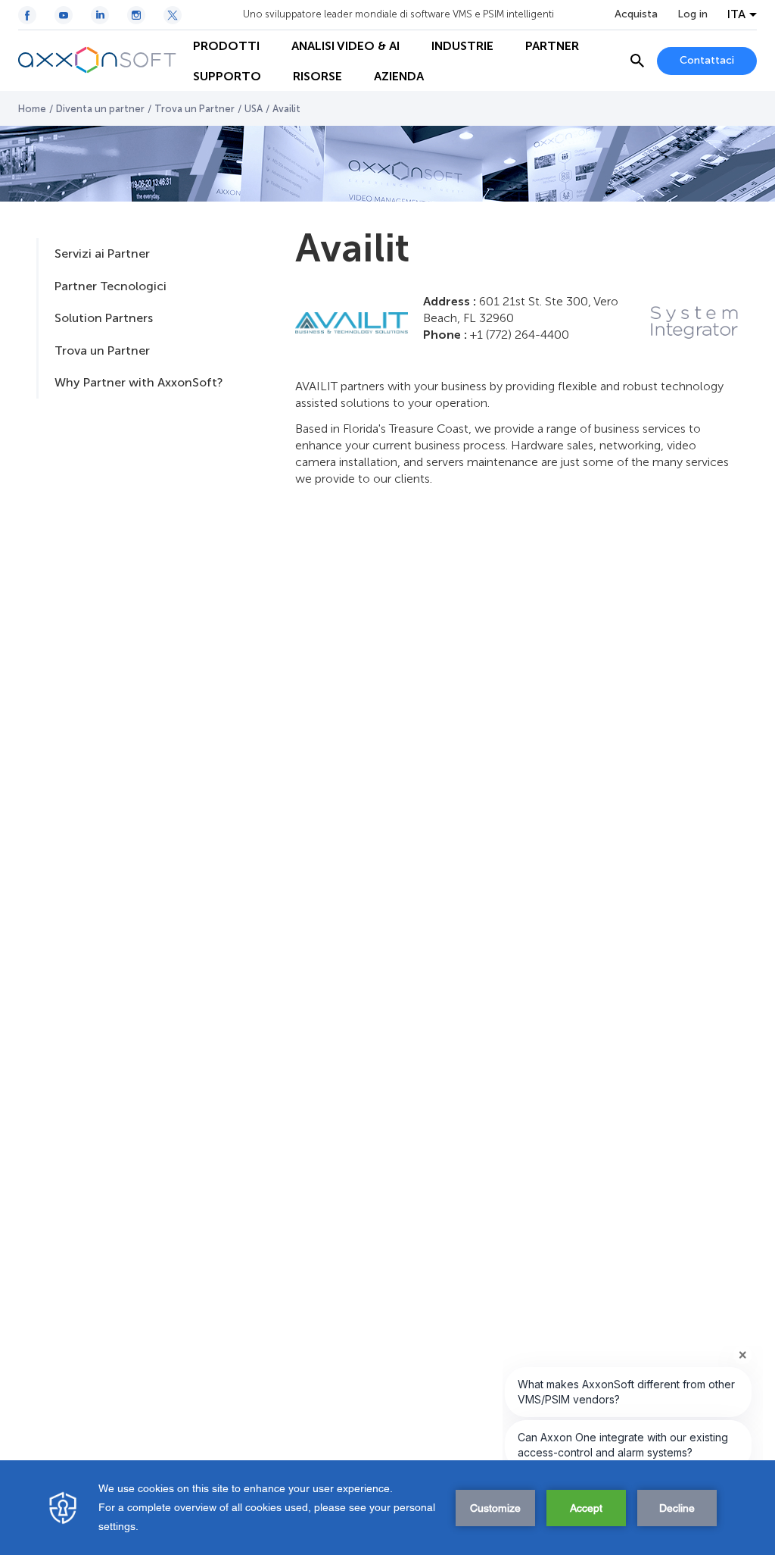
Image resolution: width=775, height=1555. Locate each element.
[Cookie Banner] (387, 1507)
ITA (736, 14)
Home (32, 108)
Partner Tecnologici (110, 286)
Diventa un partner (100, 108)
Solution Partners (103, 318)
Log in (692, 14)
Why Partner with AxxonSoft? (138, 382)
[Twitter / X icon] (172, 15)
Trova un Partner (194, 108)
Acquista (636, 14)
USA (253, 108)
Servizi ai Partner (102, 253)
